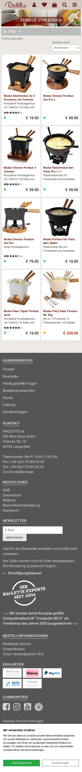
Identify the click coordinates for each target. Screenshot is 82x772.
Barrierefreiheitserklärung (21, 505)
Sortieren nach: (61, 42)
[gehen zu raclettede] (27, 708)
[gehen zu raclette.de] (16, 708)
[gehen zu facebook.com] (6, 708)
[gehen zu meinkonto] (34, 4)
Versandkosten (14, 649)
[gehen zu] (65, 4)
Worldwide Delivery (17, 644)
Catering (9, 404)
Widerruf (9, 500)
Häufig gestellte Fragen (20, 383)
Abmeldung (17, 566)
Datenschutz (12, 495)
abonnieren (14, 537)
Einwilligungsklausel (24, 573)
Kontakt (8, 369)
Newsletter (11, 376)
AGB (6, 490)
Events (8, 398)
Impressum (11, 510)
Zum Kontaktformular (18, 472)
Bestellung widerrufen (19, 390)
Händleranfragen (15, 412)
